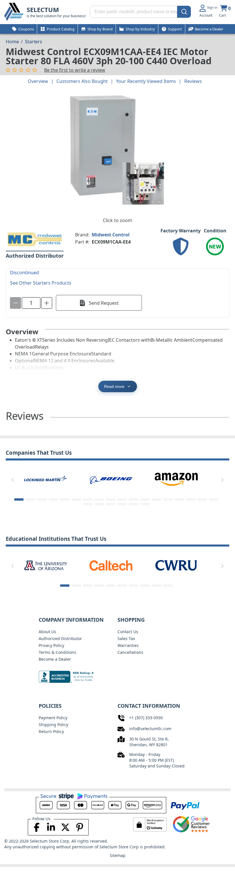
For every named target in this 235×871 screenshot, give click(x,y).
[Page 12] (145, 499)
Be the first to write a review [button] (74, 70)
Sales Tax (126, 638)
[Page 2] (30, 499)
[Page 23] (133, 504)
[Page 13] (156, 499)
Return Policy (51, 731)
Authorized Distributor (60, 638)
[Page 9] (110, 499)
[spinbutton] (31, 303)
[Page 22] (122, 504)
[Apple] (182, 479)
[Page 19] (87, 504)
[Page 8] (99, 499)
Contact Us (127, 631)
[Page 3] (41, 499)
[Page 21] (110, 504)
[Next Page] (222, 480)
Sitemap (118, 855)
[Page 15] (179, 499)
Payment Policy (53, 717)
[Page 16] (190, 499)
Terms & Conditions (57, 652)
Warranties (128, 645)
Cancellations (130, 652)
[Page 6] (76, 499)
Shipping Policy (53, 724)
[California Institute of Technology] (45, 565)
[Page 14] (168, 499)
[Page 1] (18, 499)
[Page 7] (87, 499)
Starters (33, 41)
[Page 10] (122, 499)
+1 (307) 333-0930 (146, 717)
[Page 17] (202, 499)
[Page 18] (213, 499)
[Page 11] (133, 499)
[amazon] (116, 479)
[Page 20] (99, 504)
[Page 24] (145, 504)
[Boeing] (51, 479)
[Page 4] (53, 499)
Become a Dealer (55, 659)
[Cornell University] (176, 565)
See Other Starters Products (40, 283)
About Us (47, 631)
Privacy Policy (51, 645)
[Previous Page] (12, 480)
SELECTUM (43, 9)
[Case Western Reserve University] (111, 565)
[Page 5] (64, 499)
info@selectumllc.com (150, 728)
